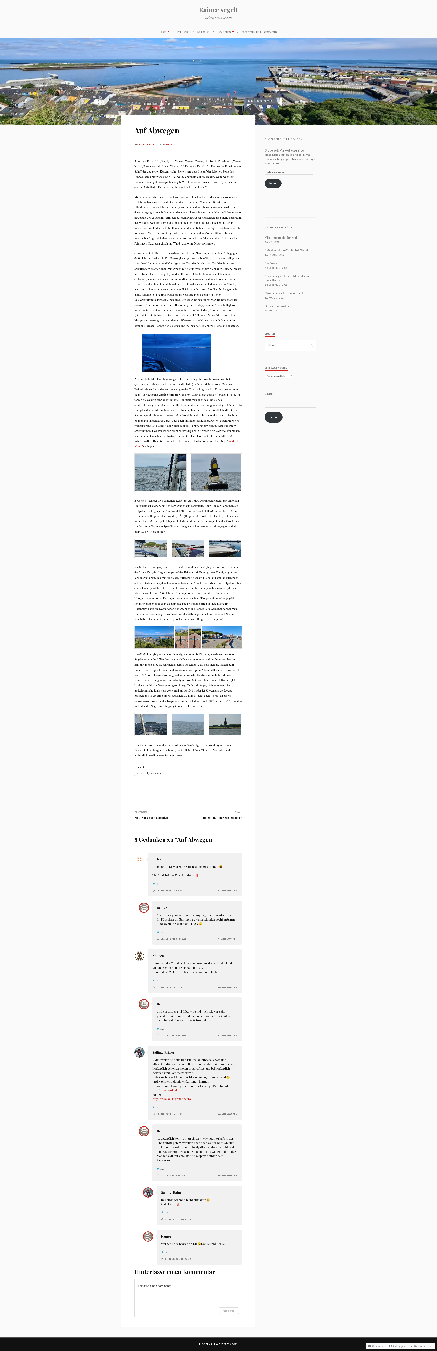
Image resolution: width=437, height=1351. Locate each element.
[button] (160, 472)
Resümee (271, 263)
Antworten (229, 890)
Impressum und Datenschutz (259, 31)
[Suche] (311, 345)
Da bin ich (203, 31)
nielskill (158, 859)
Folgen (273, 183)
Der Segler (183, 31)
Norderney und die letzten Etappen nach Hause (288, 278)
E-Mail (269, 393)
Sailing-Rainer (163, 1052)
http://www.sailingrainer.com (171, 1099)
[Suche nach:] (290, 345)
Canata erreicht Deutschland (284, 293)
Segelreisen (224, 31)
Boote (163, 31)
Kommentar (229, 1310)
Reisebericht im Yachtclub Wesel (286, 250)
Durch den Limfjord (278, 306)
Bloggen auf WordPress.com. (218, 1344)
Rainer (171, 144)
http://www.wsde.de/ (165, 1090)
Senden (273, 417)
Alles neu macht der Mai (281, 237)
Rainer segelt (218, 9)
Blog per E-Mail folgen (284, 139)
